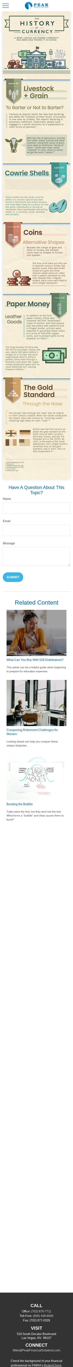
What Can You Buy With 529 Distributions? (35, 659)
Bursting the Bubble (20, 804)
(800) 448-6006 (43, 1315)
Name (7, 498)
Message (9, 543)
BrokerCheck (52, 1365)
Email (6, 521)
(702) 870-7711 (41, 1311)
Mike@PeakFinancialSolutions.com (36, 1350)
